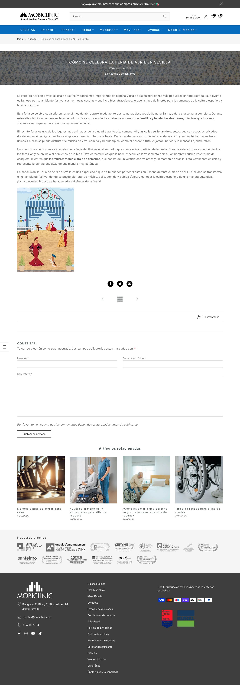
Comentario (24, 373)
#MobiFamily (94, 596)
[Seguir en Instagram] (26, 633)
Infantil (47, 29)
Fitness (67, 29)
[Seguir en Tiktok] (40, 633)
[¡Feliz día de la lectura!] (102, 299)
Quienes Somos (96, 583)
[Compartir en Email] (129, 284)
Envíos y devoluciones (100, 608)
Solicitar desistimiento (99, 646)
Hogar (87, 29)
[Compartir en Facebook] (110, 284)
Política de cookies (98, 634)
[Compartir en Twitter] (120, 284)
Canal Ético (93, 665)
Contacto (92, 602)
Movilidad (132, 29)
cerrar (18, 3)
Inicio (20, 38)
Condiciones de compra (101, 615)
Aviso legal (93, 621)
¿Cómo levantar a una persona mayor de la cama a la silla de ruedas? (145, 512)
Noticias (32, 38)
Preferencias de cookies (101, 640)
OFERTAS (27, 29)
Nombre (22, 358)
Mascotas (107, 29)
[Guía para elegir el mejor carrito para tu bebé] (137, 299)
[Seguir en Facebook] (19, 633)
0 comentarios (127, 73)
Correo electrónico (134, 358)
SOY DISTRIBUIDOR (193, 17)
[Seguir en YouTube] (33, 633)
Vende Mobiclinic (97, 659)
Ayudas (154, 29)
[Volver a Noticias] (120, 299)
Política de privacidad (99, 627)
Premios (92, 652)
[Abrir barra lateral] (4, 346)
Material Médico (181, 29)
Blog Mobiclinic (96, 589)
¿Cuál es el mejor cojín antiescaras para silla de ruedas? (88, 512)
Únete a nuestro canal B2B (102, 671)
